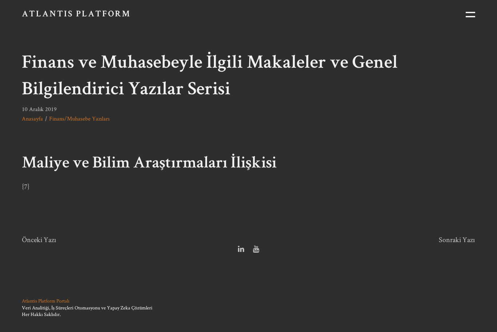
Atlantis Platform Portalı (45, 300)
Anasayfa (32, 118)
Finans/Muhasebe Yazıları (79, 118)
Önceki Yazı (39, 239)
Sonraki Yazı (457, 239)
